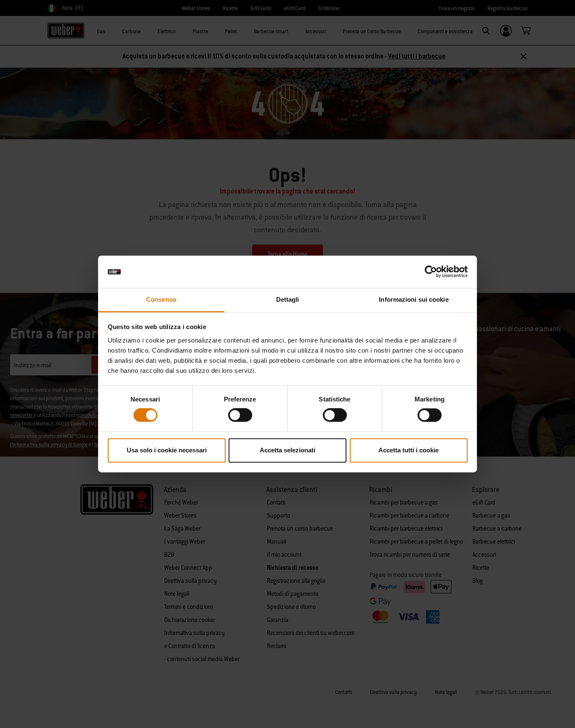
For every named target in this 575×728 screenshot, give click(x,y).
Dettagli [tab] (287, 299)
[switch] (240, 415)
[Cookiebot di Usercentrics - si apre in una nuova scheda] (431, 272)
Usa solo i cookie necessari (167, 450)
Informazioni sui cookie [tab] (413, 299)
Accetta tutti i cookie (408, 450)
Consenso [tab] (161, 299)
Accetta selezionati (287, 450)
